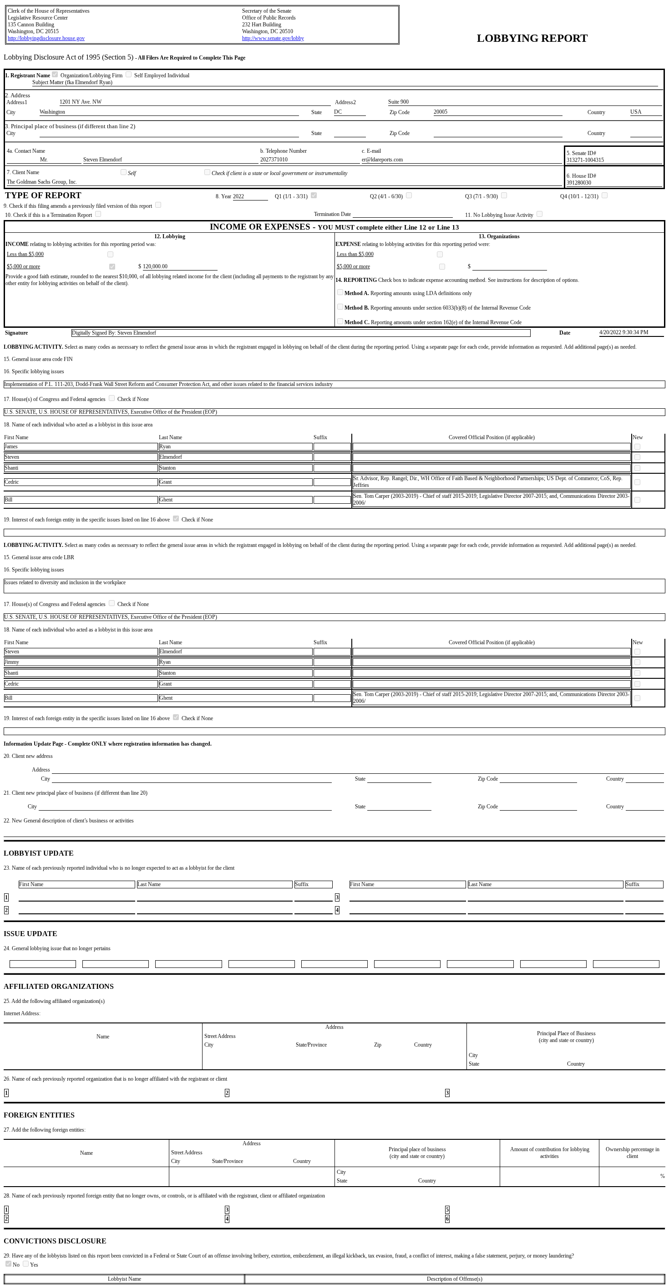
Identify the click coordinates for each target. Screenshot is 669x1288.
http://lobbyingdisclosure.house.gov (46, 38)
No (17, 1265)
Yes (34, 1265)
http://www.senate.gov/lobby (273, 38)
